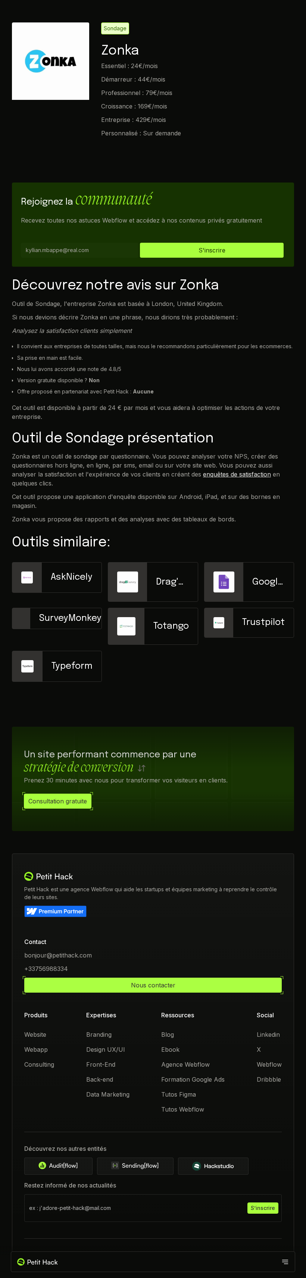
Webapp (36, 1049)
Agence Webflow (185, 1064)
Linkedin (268, 1034)
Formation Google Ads (193, 1079)
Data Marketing (107, 1094)
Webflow (269, 1064)
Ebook (170, 1049)
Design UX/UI (105, 1049)
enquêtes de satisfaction (237, 474)
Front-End (100, 1064)
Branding (99, 1034)
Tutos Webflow (182, 1109)
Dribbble (269, 1079)
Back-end (99, 1079)
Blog (167, 1034)
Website (35, 1034)
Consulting (39, 1064)
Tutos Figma (178, 1094)
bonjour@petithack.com (58, 955)
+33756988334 (46, 968)
